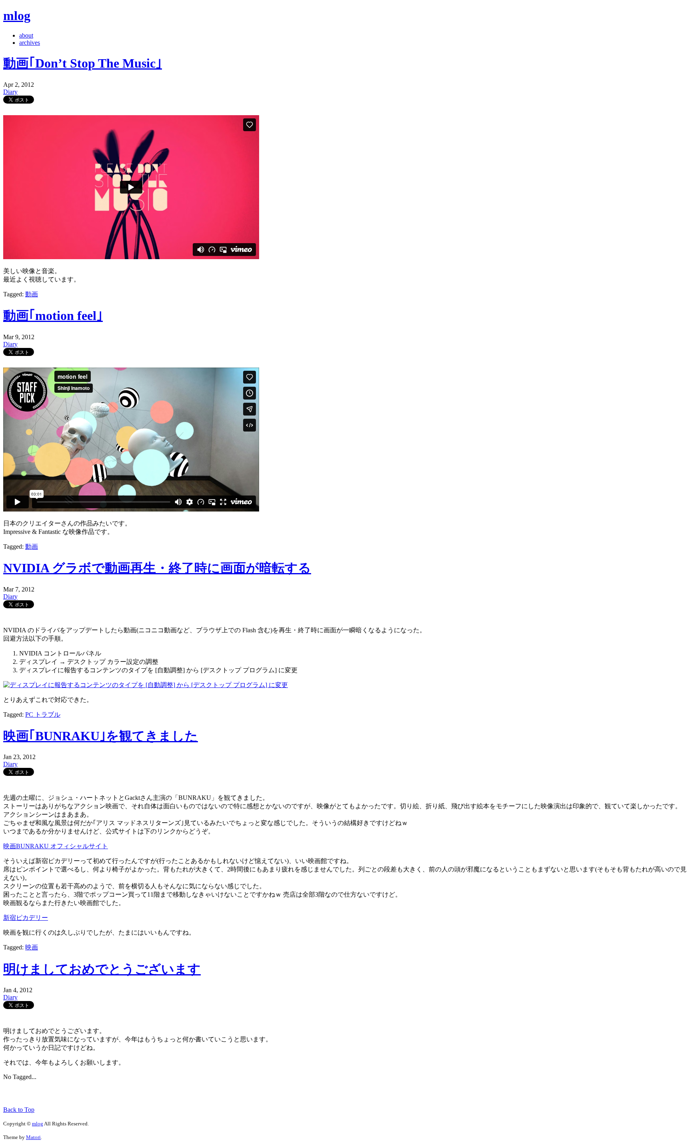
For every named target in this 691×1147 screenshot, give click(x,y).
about (26, 35)
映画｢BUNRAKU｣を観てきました (100, 736)
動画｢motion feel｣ (53, 315)
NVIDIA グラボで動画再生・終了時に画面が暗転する (157, 568)
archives (29, 42)
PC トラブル (42, 714)
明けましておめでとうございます (102, 969)
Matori (33, 1137)
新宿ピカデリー (25, 917)
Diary (10, 91)
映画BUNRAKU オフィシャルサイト (55, 846)
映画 (31, 947)
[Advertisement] (96, 1093)
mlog (16, 15)
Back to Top (18, 1109)
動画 (31, 294)
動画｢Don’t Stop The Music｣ (82, 63)
